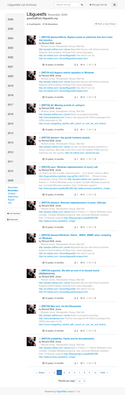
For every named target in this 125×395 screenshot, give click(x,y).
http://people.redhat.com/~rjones (54, 49)
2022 (10, 57)
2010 (10, 171)
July (10, 202)
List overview (14, 213)
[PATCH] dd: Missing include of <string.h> (63, 105)
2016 (10, 114)
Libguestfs (37, 14)
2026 (10, 19)
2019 (10, 85)
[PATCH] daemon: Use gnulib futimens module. (65, 137)
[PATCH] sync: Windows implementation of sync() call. (69, 166)
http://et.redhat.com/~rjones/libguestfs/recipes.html (63, 58)
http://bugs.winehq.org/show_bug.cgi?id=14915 (61, 176)
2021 (10, 66)
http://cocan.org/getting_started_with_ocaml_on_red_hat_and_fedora (72, 123)
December (13, 187)
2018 (10, 95)
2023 (10, 47)
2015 (10, 123)
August (11, 199)
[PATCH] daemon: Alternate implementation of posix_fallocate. (74, 202)
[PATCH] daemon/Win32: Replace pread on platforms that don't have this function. (75, 38)
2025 (10, 28)
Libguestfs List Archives (22, 5)
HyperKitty (62, 391)
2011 (10, 161)
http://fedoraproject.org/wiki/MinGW (56, 188)
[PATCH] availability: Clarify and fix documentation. (68, 338)
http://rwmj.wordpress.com (51, 117)
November (13, 190)
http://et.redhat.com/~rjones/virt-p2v (82, 152)
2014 (10, 133)
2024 (10, 38)
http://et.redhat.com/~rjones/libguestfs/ (57, 55)
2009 (10, 180)
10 (95, 372)
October (12, 193)
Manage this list (99, 4)
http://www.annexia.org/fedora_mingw (91, 188)
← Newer (40, 372)
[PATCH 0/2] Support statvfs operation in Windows (67, 72)
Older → (104, 372)
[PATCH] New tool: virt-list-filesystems (61, 306)
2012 (10, 152)
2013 (10, 142)
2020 (10, 76)
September (13, 196)
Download (13, 219)
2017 (10, 104)
